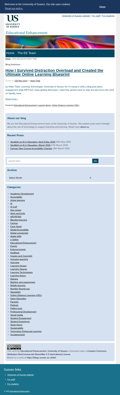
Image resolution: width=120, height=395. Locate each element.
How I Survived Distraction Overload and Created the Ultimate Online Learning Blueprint (54, 72)
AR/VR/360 (15, 216)
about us (84, 127)
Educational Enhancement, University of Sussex (44, 351)
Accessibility (16, 197)
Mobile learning (17, 285)
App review (15, 210)
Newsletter (15, 292)
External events (18, 249)
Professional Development (23, 311)
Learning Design (18, 266)
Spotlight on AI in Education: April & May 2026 (32, 142)
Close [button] (102, 6)
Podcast (14, 305)
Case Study (16, 226)
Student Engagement (20, 318)
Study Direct (16, 325)
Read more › (11, 99)
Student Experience (20, 321)
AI (11, 203)
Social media (16, 315)
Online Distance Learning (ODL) (65, 105)
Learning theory (44, 105)
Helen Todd (35, 81)
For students (108, 16)
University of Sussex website (76, 16)
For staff (96, 16)
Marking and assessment (22, 282)
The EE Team (27, 53)
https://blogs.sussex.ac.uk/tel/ (41, 357)
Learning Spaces (18, 269)
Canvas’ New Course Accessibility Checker (31, 148)
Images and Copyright (21, 256)
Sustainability (16, 328)
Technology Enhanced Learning (26, 331)
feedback (14, 252)
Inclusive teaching (19, 259)
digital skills (15, 236)
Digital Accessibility (19, 229)
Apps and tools (17, 213)
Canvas (14, 223)
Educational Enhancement (25, 105)
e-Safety (14, 239)
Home (10, 53)
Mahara (14, 279)
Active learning (17, 200)
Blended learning (18, 220)
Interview (14, 262)
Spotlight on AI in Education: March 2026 (30, 145)
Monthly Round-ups (20, 288)
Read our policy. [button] (14, 8)
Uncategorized (17, 334)
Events (13, 246)
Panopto (14, 302)
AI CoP (13, 207)
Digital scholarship (19, 233)
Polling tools (16, 308)
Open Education (18, 298)
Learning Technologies (21, 272)
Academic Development (22, 193)
